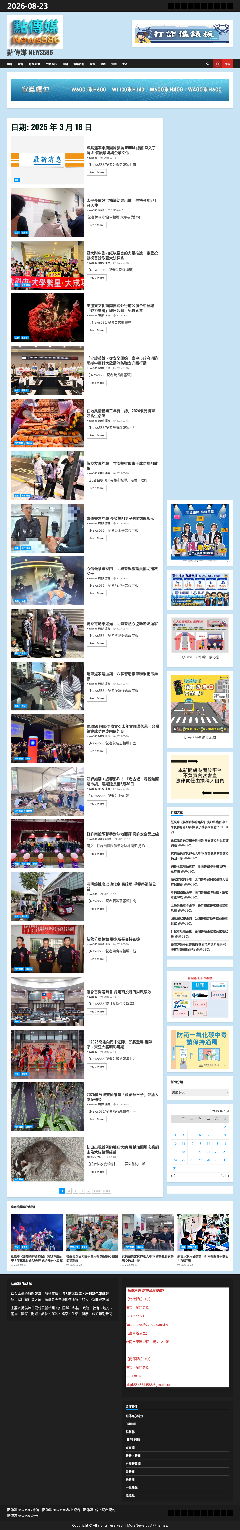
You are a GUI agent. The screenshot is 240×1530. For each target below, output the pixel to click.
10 (175, 1144)
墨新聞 (130, 1471)
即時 (227, 64)
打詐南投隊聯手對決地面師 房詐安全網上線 (47, 843)
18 (183, 1152)
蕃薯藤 (130, 1432)
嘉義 (17, 495)
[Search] (207, 63)
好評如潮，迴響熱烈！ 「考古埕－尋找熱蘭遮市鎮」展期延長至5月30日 (47, 791)
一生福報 (132, 1487)
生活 (125, 64)
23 (224, 1152)
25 (183, 1160)
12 (191, 1144)
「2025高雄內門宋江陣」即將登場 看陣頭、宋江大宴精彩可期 (47, 1054)
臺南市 (29, 443)
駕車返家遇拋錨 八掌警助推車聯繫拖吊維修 (47, 686)
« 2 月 (175, 1175)
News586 (92, 157)
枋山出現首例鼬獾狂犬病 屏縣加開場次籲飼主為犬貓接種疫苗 (47, 1159)
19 (191, 1152)
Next (106, 1190)
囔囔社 (130, 1495)
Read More (97, 172)
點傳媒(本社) (134, 1416)
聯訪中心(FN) (93, 1157)
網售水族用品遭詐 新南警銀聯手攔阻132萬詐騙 (203, 1232)
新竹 (28, 758)
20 (200, 1152)
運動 (114, 64)
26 (191, 1160)
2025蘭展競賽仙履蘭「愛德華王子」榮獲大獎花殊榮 (47, 1106)
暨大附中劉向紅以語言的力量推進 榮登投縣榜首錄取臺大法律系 (47, 265)
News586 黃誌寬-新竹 (98, 736)
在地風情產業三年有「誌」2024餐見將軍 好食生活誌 (47, 423)
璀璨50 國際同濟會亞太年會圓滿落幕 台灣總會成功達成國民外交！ (47, 738)
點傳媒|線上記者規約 (99, 1510)
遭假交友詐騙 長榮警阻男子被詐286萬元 (47, 528)
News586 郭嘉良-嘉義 (98, 473)
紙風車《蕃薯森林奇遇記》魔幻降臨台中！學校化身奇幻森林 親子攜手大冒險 (37, 1232)
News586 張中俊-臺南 (98, 788)
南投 (17, 285)
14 (208, 1144)
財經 (20, 64)
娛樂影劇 (79, 64)
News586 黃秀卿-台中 (98, 315)
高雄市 (24, 916)
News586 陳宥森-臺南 (98, 420)
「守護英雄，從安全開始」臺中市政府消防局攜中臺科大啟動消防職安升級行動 (47, 370)
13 (200, 1144)
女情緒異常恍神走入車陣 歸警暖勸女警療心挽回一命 (148, 1232)
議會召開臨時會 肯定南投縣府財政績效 (47, 1001)
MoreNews (135, 1525)
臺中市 (24, 232)
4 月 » (224, 1175)
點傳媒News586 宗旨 (23, 1510)
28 (208, 1160)
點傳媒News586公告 (22, 1515)
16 (224, 1144)
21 (208, 1152)
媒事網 (130, 1447)
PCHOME (131, 1424)
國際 (103, 64)
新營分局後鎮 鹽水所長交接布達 (47, 949)
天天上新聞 (133, 1455)
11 (183, 1144)
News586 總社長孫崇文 (99, 839)
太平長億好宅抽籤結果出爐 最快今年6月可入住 (47, 212)
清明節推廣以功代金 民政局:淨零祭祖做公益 (47, 896)
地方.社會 (34, 64)
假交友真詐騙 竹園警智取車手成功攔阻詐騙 (47, 475)
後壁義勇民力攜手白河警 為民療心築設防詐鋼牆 (92, 1232)
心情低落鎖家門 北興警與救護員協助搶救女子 (47, 580)
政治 (92, 64)
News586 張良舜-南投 (98, 262)
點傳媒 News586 (30, 52)
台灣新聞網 (133, 1463)
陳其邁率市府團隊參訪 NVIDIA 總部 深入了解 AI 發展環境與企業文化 (47, 160)
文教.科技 (51, 64)
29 (216, 1160)
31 (175, 1168)
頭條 (9, 64)
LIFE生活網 (133, 1439)
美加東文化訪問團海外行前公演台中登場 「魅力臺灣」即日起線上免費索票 (47, 317)
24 (175, 1160)
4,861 (96, 1190)
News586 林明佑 (95, 210)
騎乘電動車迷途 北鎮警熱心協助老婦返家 (47, 633)
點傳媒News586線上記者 (61, 1510)
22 (216, 1152)
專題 (65, 64)
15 (216, 1144)
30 (224, 1160)
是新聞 (130, 1479)
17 (175, 1152)
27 (200, 1160)
